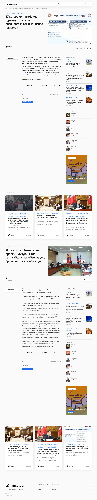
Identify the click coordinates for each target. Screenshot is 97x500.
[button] (85, 4)
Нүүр (6, 8)
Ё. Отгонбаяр (74, 146)
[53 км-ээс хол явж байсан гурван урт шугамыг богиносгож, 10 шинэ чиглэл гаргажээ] (78, 434)
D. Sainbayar (74, 120)
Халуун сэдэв (23, 214)
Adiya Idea (73, 113)
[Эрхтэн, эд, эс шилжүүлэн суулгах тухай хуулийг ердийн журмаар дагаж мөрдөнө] (89, 100)
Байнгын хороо (69, 213)
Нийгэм (9, 8)
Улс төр (69, 61)
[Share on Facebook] (84, 49)
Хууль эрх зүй (11, 216)
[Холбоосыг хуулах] (90, 49)
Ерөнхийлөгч (10, 213)
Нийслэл (13, 13)
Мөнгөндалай (74, 133)
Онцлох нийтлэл (20, 13)
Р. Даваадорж (74, 140)
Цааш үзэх (70, 181)
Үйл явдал (17, 214)
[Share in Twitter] (87, 49)
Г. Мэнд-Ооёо (74, 127)
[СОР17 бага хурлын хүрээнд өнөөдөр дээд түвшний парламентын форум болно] (89, 62)
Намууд (16, 213)
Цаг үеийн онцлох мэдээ (21, 216)
